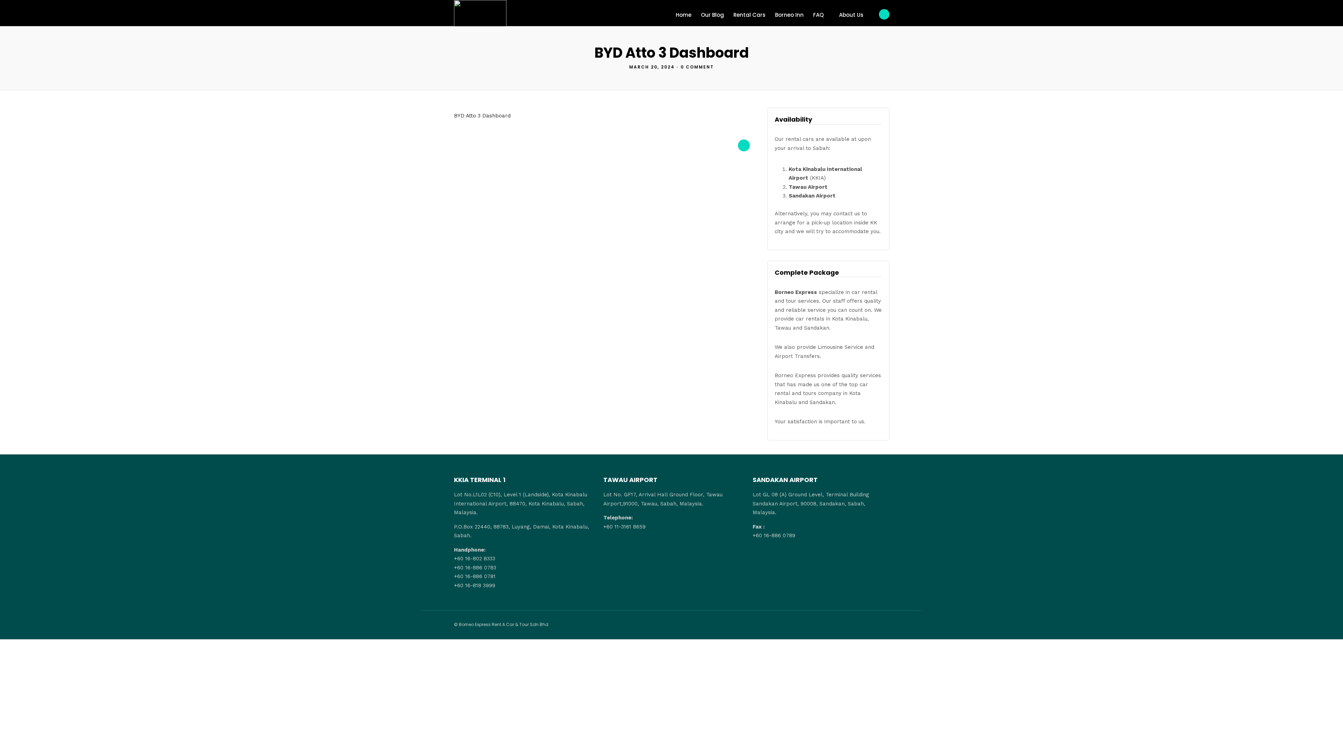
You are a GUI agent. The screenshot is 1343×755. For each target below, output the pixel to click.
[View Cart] (884, 14)
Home (683, 15)
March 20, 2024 (652, 67)
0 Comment (697, 67)
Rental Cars (749, 15)
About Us (851, 15)
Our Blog (712, 15)
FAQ (818, 15)
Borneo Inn (789, 15)
